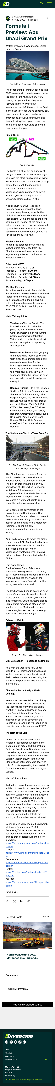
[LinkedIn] (24, 1042)
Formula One (12, 892)
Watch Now (9, 1056)
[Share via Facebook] (7, 901)
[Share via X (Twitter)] (14, 901)
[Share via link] (28, 901)
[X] (11, 1042)
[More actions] (47, 18)
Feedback (8, 1072)
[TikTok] (20, 1042)
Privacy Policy (10, 1075)
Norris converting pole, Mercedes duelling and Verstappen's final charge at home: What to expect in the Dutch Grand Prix (24, 956)
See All (46, 916)
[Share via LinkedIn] (21, 901)
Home (7, 1050)
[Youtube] (15, 1042)
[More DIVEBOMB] (46, 1059)
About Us (8, 1053)
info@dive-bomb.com (13, 1070)
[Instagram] (6, 1042)
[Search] (41, 4)
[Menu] (49, 4)
